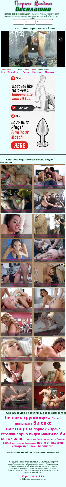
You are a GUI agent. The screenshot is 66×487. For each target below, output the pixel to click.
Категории (18, 22)
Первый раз (13, 72)
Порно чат (30, 22)
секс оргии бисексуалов (38, 439)
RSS (41, 476)
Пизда (26, 72)
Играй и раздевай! (44, 22)
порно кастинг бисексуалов (24, 443)
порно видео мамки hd (37, 434)
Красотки (36, 72)
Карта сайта (29, 476)
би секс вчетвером (29, 425)
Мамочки (49, 72)
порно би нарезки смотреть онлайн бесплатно (37, 444)
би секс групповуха (27, 417)
